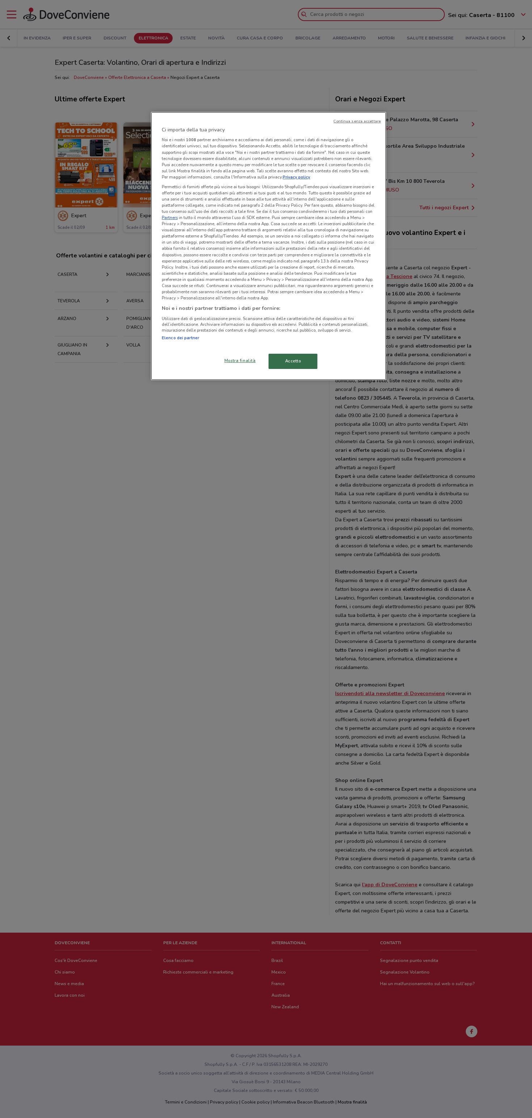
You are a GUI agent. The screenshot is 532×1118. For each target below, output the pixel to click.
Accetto (293, 361)
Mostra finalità (240, 360)
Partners (170, 217)
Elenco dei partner (180, 338)
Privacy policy (296, 177)
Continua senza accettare (357, 121)
